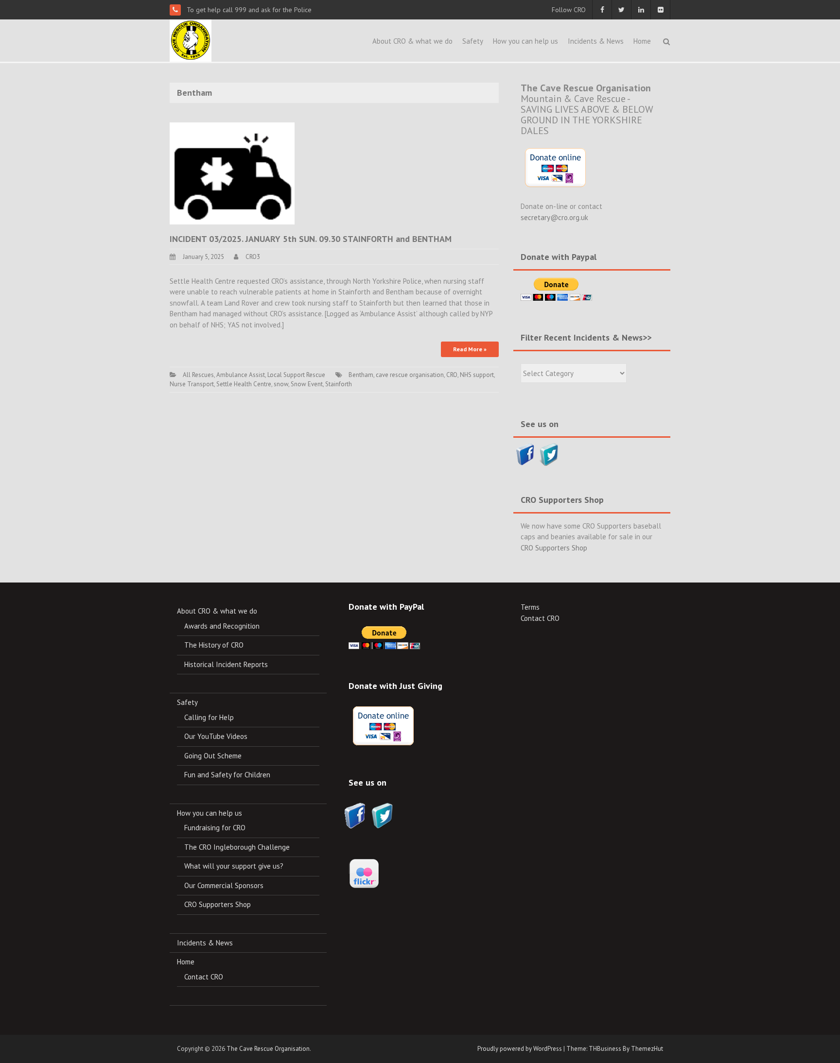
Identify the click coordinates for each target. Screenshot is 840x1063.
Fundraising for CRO (214, 827)
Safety (472, 41)
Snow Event (307, 384)
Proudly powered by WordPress (519, 1049)
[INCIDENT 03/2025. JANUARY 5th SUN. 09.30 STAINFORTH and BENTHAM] (232, 172)
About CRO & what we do (412, 41)
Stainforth (338, 384)
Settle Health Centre (243, 384)
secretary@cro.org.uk (554, 217)
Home (642, 41)
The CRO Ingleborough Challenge (237, 847)
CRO (451, 375)
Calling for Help (209, 717)
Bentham (361, 375)
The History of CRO (214, 645)
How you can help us (525, 41)
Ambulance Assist (240, 375)
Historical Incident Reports (226, 664)
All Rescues (198, 375)
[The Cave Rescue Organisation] (190, 39)
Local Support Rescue (296, 375)
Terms (530, 607)
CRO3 (252, 257)
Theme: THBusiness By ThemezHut (614, 1049)
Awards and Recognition (222, 626)
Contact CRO (203, 976)
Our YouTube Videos (215, 736)
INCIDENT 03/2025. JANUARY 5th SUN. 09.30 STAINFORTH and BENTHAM (311, 238)
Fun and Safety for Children (227, 774)
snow (281, 384)
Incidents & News (596, 41)
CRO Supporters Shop (554, 547)
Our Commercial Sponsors (223, 885)
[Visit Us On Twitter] (549, 453)
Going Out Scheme (213, 755)
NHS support (477, 375)
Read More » (470, 349)
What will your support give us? (233, 866)
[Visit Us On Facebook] (525, 453)
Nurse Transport (192, 384)
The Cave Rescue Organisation (268, 1049)
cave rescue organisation (410, 375)
